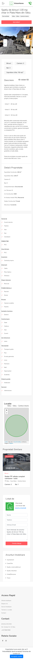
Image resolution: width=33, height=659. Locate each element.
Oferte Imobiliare (6, 600)
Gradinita (6, 374)
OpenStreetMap (17, 442)
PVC (5, 245)
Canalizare (7, 237)
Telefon (6, 226)
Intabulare (7, 382)
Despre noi (4, 604)
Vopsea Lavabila (9, 303)
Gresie (6, 295)
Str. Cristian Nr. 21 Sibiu (8, 627)
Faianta (6, 307)
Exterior (6, 314)
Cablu (6, 268)
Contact (3, 613)
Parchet (6, 291)
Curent (6, 333)
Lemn (5, 341)
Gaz (5, 233)
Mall (5, 367)
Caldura (6, 326)
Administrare (8, 390)
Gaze (5, 322)
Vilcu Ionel (18, 503)
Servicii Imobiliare (6, 607)
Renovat (6, 284)
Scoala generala (9, 356)
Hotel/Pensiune (11, 574)
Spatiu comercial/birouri (14, 567)
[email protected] (20, 508)
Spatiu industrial (11, 571)
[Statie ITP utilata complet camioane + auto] (16, 462)
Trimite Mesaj (16, 543)
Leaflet (6, 442)
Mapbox (11, 443)
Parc (5, 353)
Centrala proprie (9, 260)
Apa (5, 229)
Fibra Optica (7, 272)
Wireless (6, 276)
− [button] (6, 413)
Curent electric (8, 222)
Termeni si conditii (6, 610)
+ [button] (6, 410)
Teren (8, 578)
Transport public (9, 349)
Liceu (5, 360)
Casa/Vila (10, 563)
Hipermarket (7, 371)
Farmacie (6, 364)
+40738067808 (5, 630)
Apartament (10, 560)
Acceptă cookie (16, 656)
